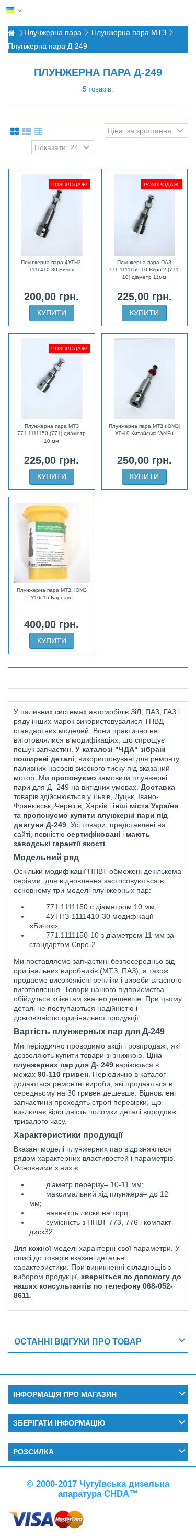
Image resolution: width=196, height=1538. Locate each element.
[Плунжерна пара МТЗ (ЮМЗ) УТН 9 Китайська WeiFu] (145, 379)
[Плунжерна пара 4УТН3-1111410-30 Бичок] (52, 215)
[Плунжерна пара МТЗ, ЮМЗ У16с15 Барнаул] (52, 543)
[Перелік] (26, 131)
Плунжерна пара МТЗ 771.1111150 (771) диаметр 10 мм (51, 433)
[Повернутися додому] (11, 33)
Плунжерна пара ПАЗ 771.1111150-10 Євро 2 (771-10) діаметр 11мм (144, 269)
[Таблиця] (38, 131)
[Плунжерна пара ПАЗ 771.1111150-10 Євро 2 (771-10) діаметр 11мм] (145, 215)
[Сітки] (14, 131)
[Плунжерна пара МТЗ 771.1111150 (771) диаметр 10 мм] (52, 379)
